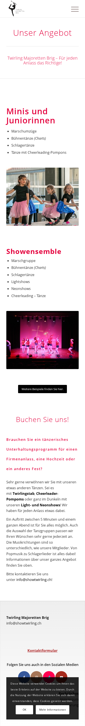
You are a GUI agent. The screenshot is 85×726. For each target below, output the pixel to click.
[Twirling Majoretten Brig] (35, 8)
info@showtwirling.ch (33, 579)
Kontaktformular (42, 650)
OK (24, 709)
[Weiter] (68, 196)
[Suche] (62, 8)
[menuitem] (62, 8)
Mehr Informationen (52, 709)
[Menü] (73, 8)
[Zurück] (16, 196)
